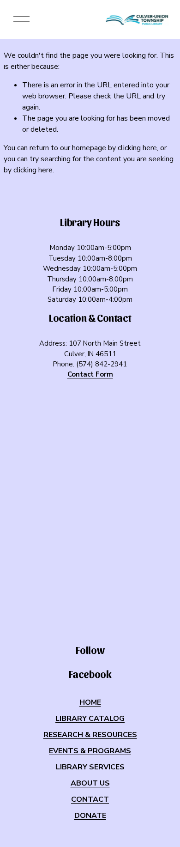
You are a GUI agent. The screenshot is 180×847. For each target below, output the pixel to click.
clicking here (137, 148)
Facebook (90, 674)
